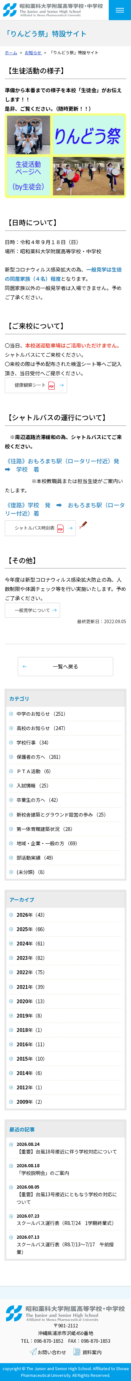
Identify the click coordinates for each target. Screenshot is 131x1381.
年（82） (32, 957)
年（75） (32, 972)
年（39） (32, 986)
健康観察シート (30, 385)
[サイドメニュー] (120, 10)
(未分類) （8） (32, 872)
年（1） (31, 1029)
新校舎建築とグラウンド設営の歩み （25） (62, 814)
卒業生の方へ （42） (39, 799)
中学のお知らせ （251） (42, 713)
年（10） (32, 1058)
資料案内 (91, 1352)
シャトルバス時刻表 (35, 528)
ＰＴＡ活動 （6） (35, 771)
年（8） (31, 1015)
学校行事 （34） (34, 742)
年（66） (32, 929)
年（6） (31, 1073)
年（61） (32, 943)
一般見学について (32, 610)
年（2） (31, 1101)
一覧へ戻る (65, 666)
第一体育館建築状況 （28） (46, 828)
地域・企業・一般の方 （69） (48, 843)
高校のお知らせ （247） (42, 728)
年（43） (32, 914)
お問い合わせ (52, 1352)
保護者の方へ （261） (40, 756)
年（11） (32, 1044)
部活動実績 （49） (36, 857)
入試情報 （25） (34, 785)
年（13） (32, 1001)
